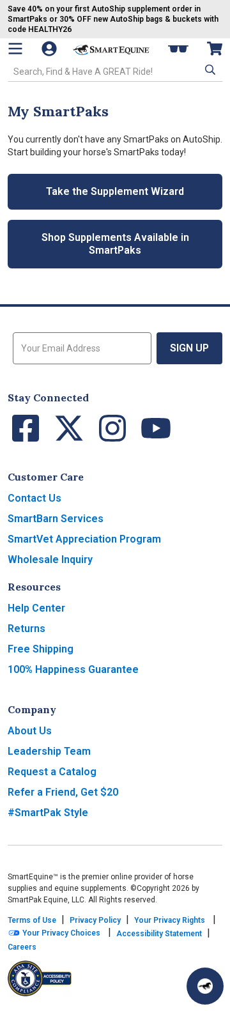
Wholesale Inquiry (50, 559)
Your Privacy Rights (169, 920)
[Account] (50, 48)
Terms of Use (32, 920)
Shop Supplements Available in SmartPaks (115, 243)
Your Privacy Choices (60, 933)
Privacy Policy (95, 920)
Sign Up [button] (189, 348)
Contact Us (34, 498)
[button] (209, 70)
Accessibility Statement (159, 933)
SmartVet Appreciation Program (84, 539)
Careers (22, 947)
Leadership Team (49, 751)
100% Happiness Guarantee (73, 669)
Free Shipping (40, 649)
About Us (30, 731)
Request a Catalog (52, 772)
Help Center (36, 608)
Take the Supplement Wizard (115, 191)
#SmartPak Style (48, 812)
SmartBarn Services (55, 519)
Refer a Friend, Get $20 (63, 792)
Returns (26, 628)
